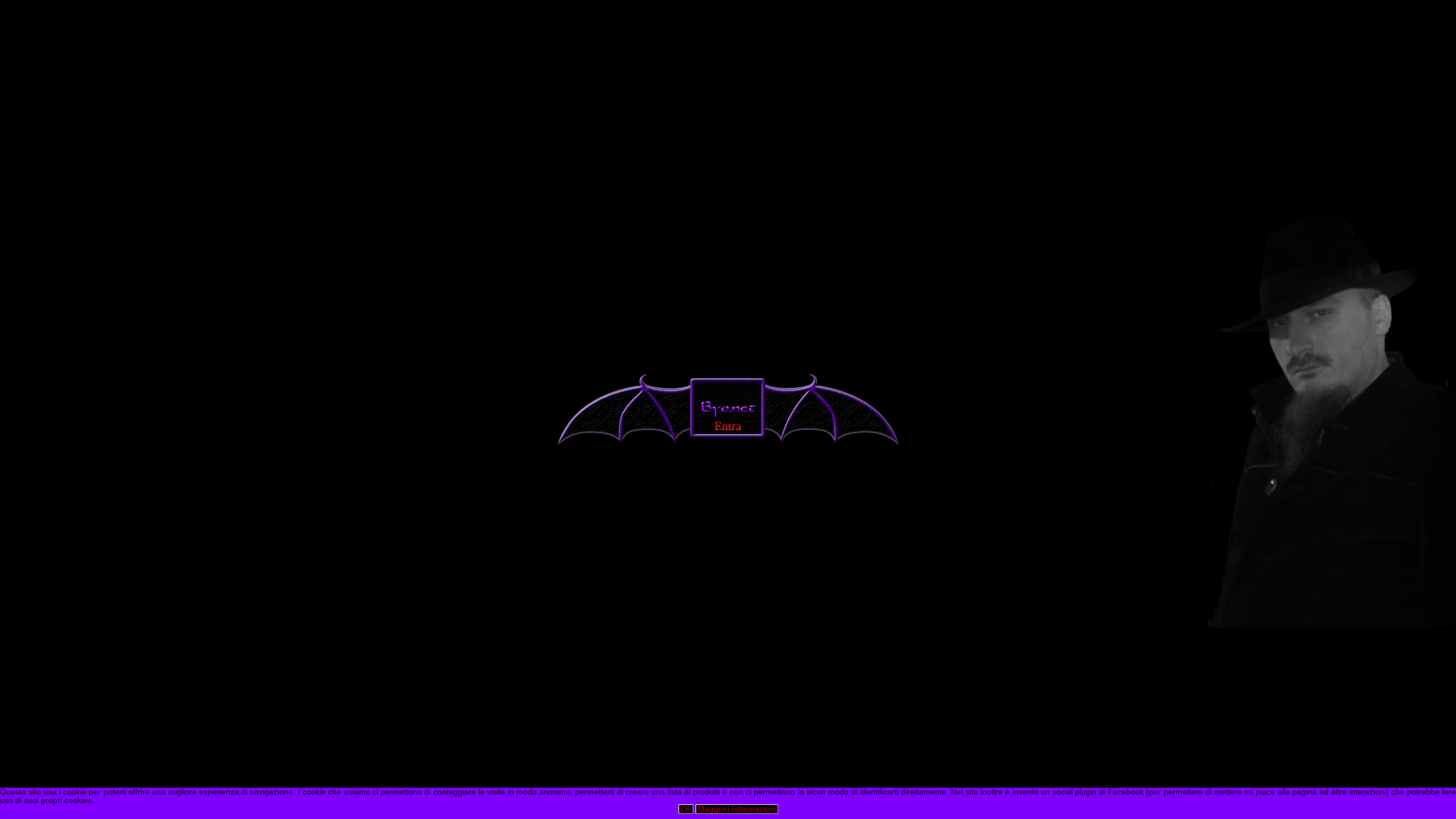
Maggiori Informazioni (737, 809)
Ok (686, 809)
